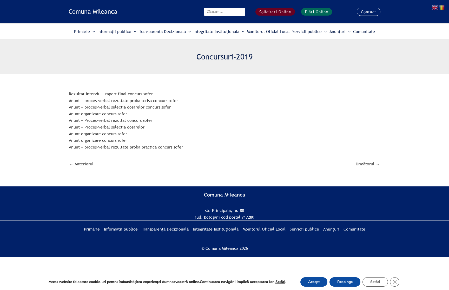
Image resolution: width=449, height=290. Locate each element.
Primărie (82, 31)
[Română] (441, 7)
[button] (368, 12)
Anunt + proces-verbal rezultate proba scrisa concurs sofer (123, 100)
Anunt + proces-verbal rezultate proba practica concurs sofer (126, 147)
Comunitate (364, 31)
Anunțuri (337, 31)
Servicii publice (307, 31)
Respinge (345, 281)
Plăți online (316, 11)
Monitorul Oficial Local (268, 31)
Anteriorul (81, 164)
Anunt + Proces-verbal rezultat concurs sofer (110, 120)
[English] (435, 7)
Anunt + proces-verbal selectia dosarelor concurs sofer (120, 107)
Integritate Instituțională (216, 31)
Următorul (368, 164)
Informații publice (114, 31)
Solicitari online (275, 11)
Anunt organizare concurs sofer (98, 114)
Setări (280, 282)
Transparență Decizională (162, 31)
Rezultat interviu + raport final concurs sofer (111, 94)
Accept (314, 281)
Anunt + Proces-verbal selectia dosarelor (106, 127)
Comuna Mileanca (93, 11)
